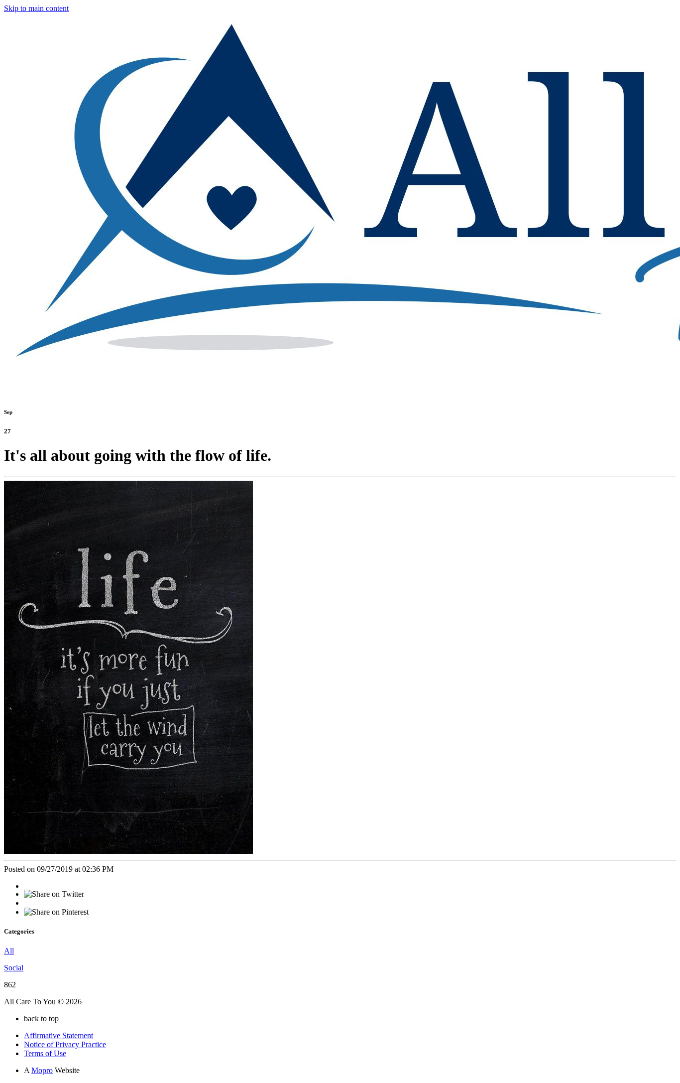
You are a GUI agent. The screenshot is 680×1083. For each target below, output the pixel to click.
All (9, 951)
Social (13, 967)
